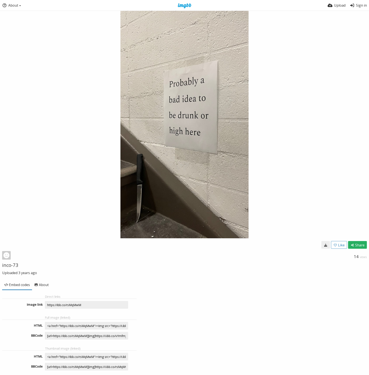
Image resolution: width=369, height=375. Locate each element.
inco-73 (10, 265)
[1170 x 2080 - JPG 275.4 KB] (325, 245)
